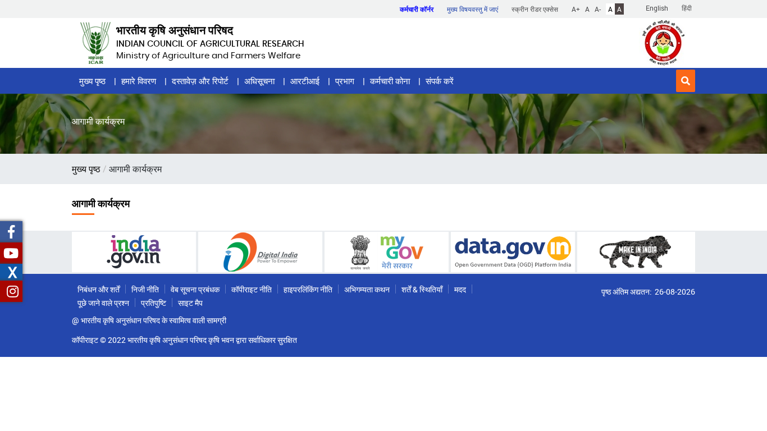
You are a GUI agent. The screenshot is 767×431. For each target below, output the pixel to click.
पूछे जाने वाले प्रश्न (103, 302)
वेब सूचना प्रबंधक (195, 289)
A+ (576, 9)
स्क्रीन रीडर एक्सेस (535, 9)
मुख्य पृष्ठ (92, 80)
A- (598, 9)
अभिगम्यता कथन (367, 289)
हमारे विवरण (138, 80)
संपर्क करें (440, 80)
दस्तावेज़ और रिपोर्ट (200, 80)
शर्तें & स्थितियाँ (421, 289)
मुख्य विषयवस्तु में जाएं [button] (472, 9)
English (657, 7)
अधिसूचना (259, 80)
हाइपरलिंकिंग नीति (308, 289)
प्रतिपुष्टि (153, 302)
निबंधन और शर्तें (98, 289)
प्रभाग (344, 80)
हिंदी (687, 7)
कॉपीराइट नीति (251, 289)
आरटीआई (304, 80)
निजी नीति (145, 289)
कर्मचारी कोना (390, 80)
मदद (460, 289)
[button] (685, 81)
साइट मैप (190, 302)
